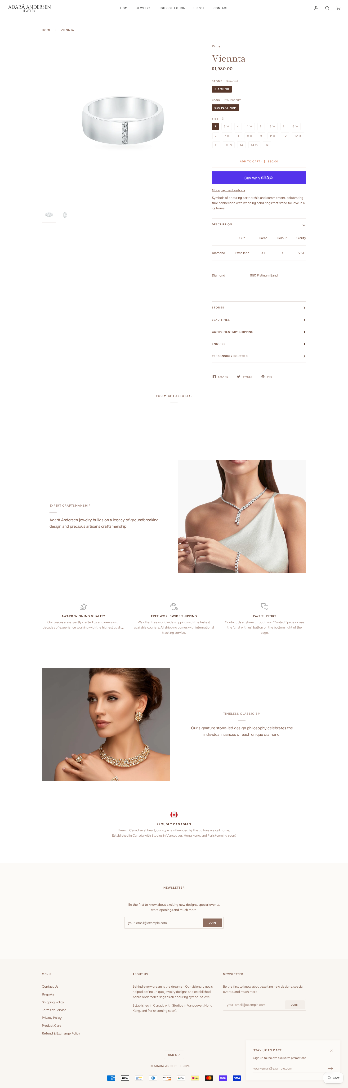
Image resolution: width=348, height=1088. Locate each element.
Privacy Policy (52, 1018)
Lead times (221, 319)
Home (46, 30)
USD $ (172, 1055)
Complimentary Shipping (233, 332)
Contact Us (50, 986)
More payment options (228, 190)
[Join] (326, 1068)
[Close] (333, 1048)
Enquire (218, 344)
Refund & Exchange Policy (61, 1033)
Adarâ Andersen (168, 1066)
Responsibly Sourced (230, 356)
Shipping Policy (53, 1002)
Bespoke (48, 994)
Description (222, 224)
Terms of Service (54, 1010)
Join (212, 922)
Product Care (51, 1025)
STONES (218, 307)
